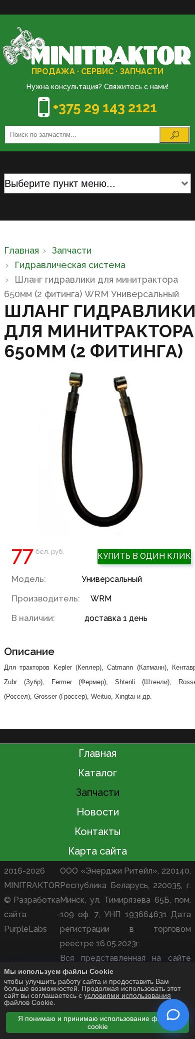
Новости (97, 812)
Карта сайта (97, 851)
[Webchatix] (173, 1015)
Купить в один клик (144, 556)
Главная (97, 753)
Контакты (97, 831)
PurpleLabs (25, 929)
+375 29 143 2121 (105, 107)
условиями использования (127, 995)
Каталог (97, 773)
